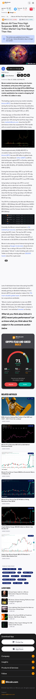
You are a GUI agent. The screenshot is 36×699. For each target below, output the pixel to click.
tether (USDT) (21, 158)
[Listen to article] (3, 69)
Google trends (28, 572)
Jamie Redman (9, 75)
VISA (26, 583)
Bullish (25, 384)
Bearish (11, 384)
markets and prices (9, 579)
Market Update (26, 576)
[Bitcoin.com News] (6, 3)
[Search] (29, 2)
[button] (22, 69)
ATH (20, 569)
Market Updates (8, 16)
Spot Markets (18, 583)
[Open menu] (33, 2)
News (3, 16)
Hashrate (5, 576)
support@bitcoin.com (8, 694)
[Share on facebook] (18, 75)
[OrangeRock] (12, 12)
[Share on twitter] (21, 75)
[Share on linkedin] (28, 75)
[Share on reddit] (25, 75)
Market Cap (15, 576)
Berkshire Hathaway (9, 572)
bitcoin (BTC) (5, 103)
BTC (19, 572)
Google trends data (16, 246)
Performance (6, 583)
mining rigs (21, 579)
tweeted (20, 309)
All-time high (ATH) (9, 569)
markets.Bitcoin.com (11, 122)
